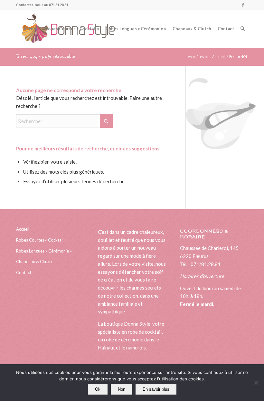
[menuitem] (31, 29)
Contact (23, 272)
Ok (97, 389)
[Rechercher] (242, 29)
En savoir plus (156, 389)
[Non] (256, 382)
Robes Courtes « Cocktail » (41, 240)
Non (121, 389)
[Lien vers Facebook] (243, 5)
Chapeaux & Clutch (34, 261)
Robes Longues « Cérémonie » (44, 250)
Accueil (22, 229)
